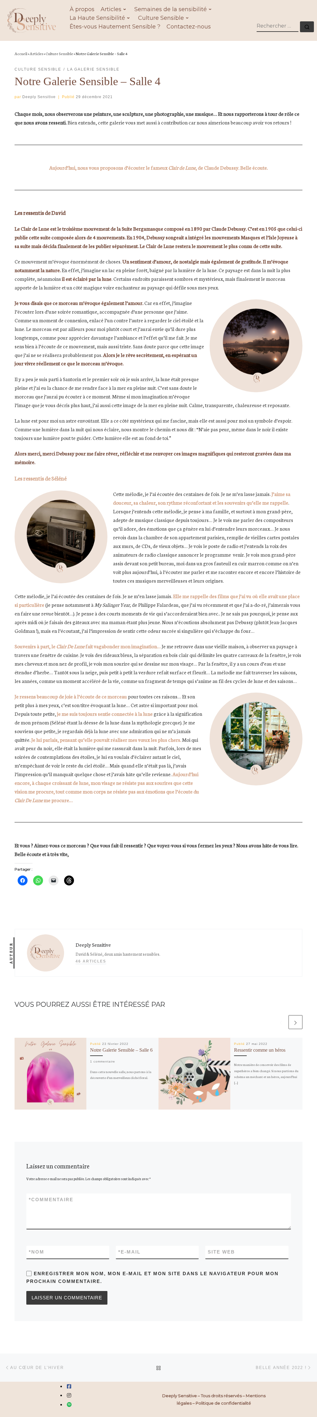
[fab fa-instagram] (69, 1395)
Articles (36, 53)
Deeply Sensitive (39, 97)
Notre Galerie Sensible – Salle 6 (121, 1050)
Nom (36, 1251)
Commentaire (51, 1199)
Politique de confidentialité (223, 1403)
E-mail (129, 1251)
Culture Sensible (59, 53)
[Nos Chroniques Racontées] (69, 1405)
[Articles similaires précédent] (281, 1022)
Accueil (21, 53)
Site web (221, 1251)
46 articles (91, 961)
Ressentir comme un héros (259, 1050)
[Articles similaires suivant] (295, 1022)
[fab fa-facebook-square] (69, 1386)
